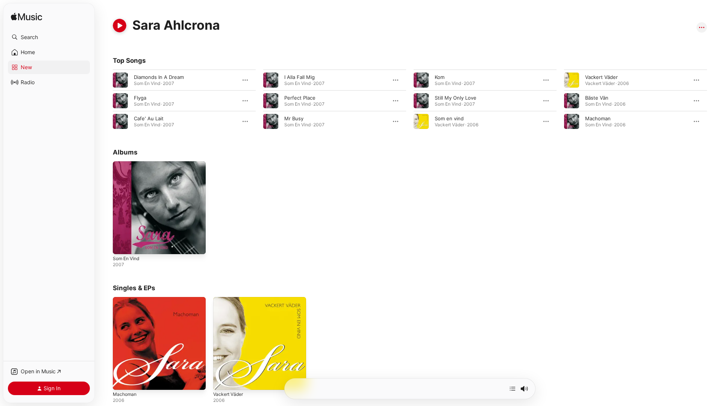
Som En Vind (128, 164)
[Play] (119, 25)
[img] (26, 17)
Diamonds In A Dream (159, 77)
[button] (48, 37)
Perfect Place (299, 98)
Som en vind (449, 118)
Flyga (140, 98)
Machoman (598, 118)
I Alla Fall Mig (299, 77)
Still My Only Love (455, 98)
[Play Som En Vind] (122, 244)
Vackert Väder (601, 77)
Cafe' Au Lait (149, 118)
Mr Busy (293, 118)
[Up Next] (512, 388)
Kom (439, 77)
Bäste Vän (596, 98)
